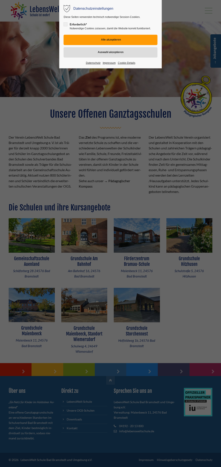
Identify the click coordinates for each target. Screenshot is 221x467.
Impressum (109, 62)
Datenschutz (93, 62)
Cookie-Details (126, 62)
